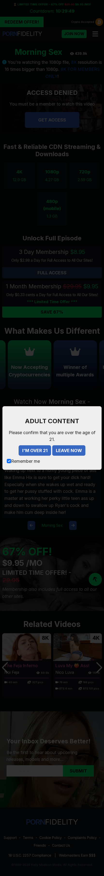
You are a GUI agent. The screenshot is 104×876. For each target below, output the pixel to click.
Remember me (25, 461)
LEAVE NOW (69, 450)
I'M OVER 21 (35, 450)
